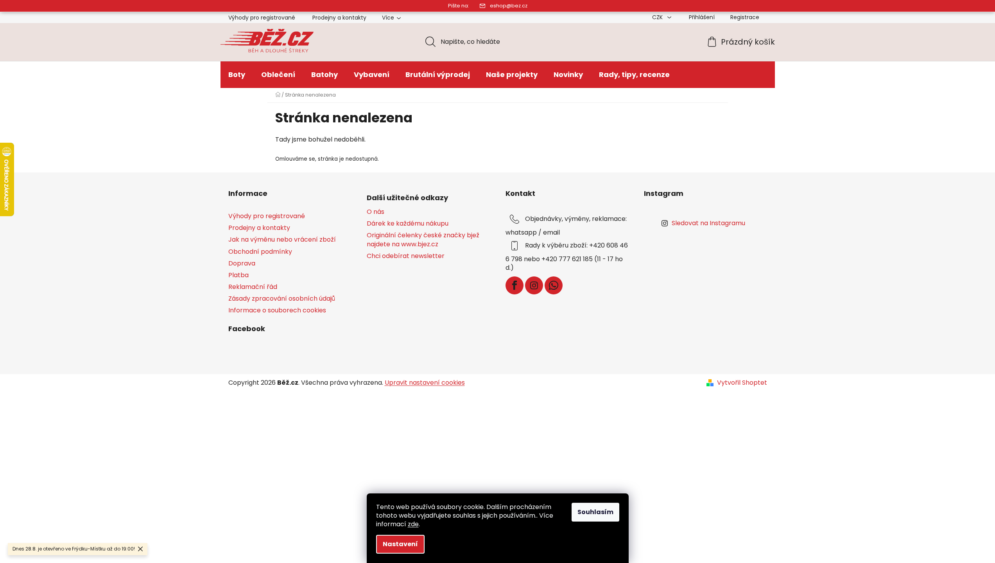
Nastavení (400, 544)
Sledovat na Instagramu (708, 223)
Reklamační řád (252, 286)
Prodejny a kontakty (339, 18)
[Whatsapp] (554, 285)
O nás (375, 212)
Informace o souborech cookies (277, 310)
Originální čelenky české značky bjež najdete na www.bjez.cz (423, 239)
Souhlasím (595, 511)
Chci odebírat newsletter (406, 256)
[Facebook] (514, 285)
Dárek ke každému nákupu (407, 223)
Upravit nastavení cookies (425, 382)
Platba (238, 275)
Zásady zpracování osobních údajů (281, 298)
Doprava (241, 263)
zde (413, 524)
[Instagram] (534, 285)
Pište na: (458, 5)
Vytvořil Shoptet (742, 382)
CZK (658, 17)
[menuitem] (237, 74)
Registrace (744, 17)
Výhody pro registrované (261, 18)
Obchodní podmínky (260, 251)
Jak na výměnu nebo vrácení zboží (282, 239)
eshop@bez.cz (508, 5)
